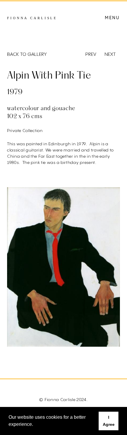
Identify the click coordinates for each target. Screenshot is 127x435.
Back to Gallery (27, 54)
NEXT (110, 54)
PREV (90, 54)
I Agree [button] (109, 421)
